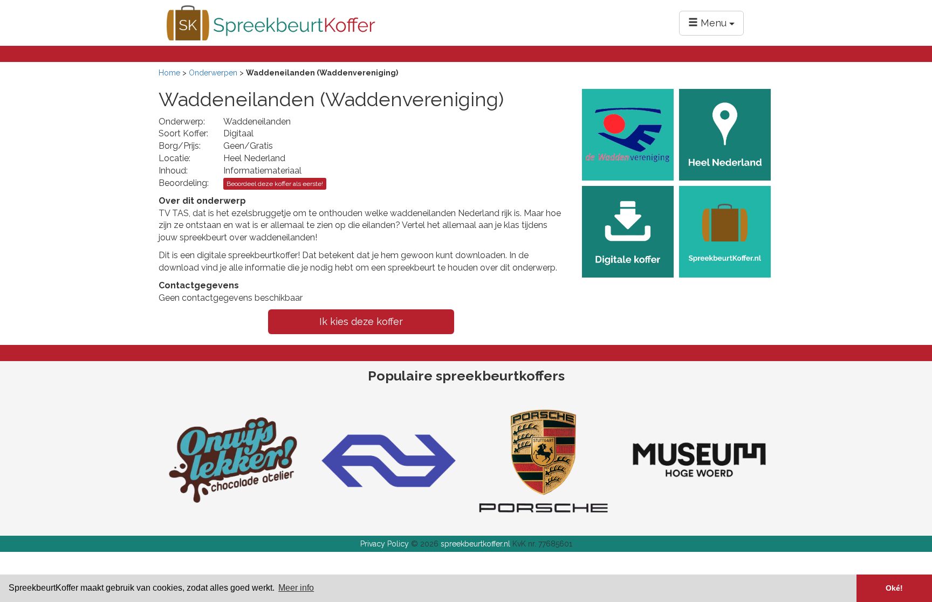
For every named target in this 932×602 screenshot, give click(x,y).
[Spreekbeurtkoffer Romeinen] (699, 460)
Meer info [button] (296, 587)
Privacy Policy (384, 543)
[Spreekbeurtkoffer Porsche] (543, 460)
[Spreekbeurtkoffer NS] (388, 460)
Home (169, 72)
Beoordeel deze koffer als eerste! (275, 184)
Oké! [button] (894, 588)
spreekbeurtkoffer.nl (475, 543)
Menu (713, 23)
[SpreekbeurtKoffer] (271, 22)
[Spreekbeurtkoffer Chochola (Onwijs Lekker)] (233, 460)
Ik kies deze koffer (361, 321)
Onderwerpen (213, 72)
